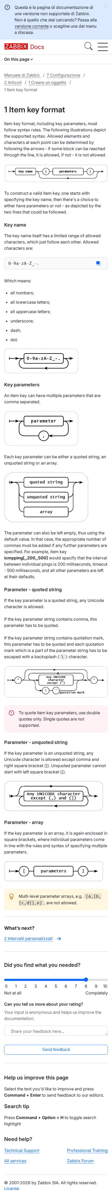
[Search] (88, 47)
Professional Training (87, 1150)
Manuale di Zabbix (22, 75)
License (11, 1188)
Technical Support (21, 1150)
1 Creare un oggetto (47, 82)
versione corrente (32, 26)
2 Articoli (13, 82)
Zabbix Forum (80, 1160)
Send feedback (56, 1049)
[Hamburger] (103, 47)
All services (15, 1160)
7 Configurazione (63, 75)
